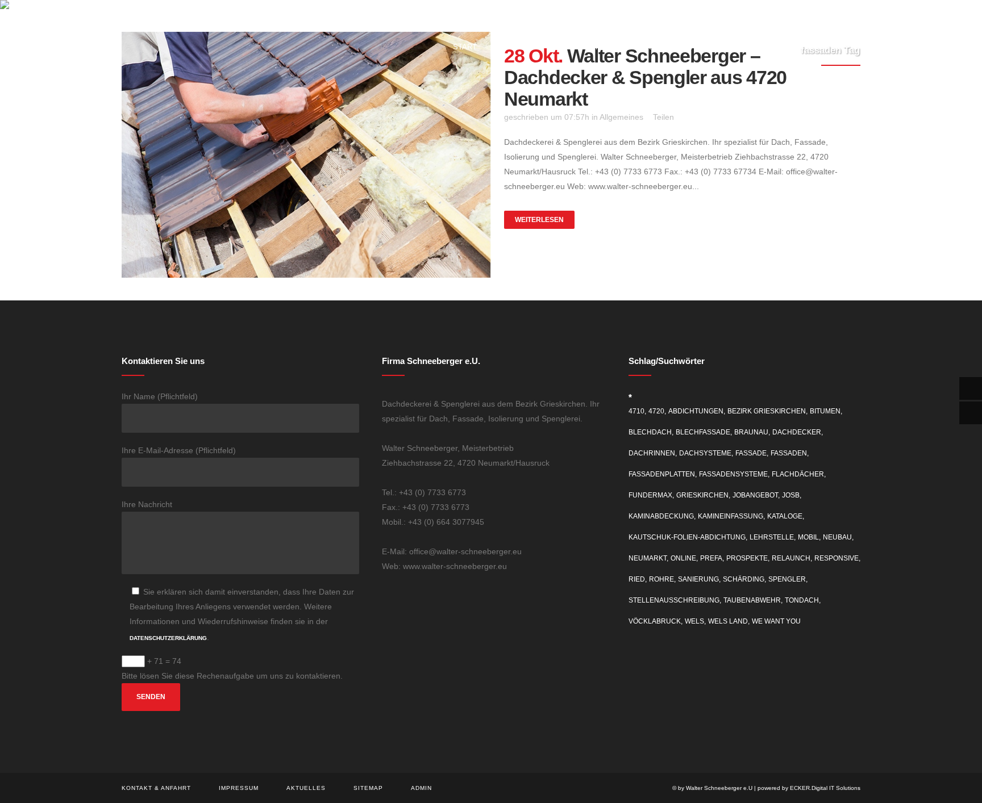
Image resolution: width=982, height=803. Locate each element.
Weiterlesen (539, 220)
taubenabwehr (752, 600)
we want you (776, 621)
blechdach (650, 432)
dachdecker (796, 432)
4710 (636, 411)
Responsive (836, 558)
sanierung (698, 579)
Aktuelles (306, 788)
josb (791, 495)
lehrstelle (772, 537)
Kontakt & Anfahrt (156, 788)
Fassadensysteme (733, 474)
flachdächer (798, 474)
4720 (656, 411)
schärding (743, 579)
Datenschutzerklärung (168, 638)
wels (694, 621)
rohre (661, 579)
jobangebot (755, 495)
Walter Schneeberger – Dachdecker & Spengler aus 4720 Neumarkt (645, 77)
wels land (728, 621)
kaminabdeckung (661, 516)
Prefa (711, 558)
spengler (787, 579)
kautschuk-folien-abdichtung (687, 537)
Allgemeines (621, 117)
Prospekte (747, 558)
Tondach (802, 600)
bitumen (825, 411)
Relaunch (791, 558)
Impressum (239, 788)
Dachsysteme (705, 453)
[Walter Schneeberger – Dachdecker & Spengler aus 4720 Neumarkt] (306, 155)
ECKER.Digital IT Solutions (825, 788)
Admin (421, 788)
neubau (837, 537)
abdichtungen (695, 411)
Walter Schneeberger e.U (719, 788)
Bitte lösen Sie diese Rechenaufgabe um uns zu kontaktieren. (232, 675)
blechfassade (703, 432)
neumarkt (648, 558)
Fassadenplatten (662, 474)
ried (637, 579)
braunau (751, 432)
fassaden (789, 453)
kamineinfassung (730, 516)
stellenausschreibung (674, 600)
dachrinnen (652, 453)
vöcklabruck (655, 621)
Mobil (808, 537)
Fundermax (650, 495)
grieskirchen (702, 495)
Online (683, 558)
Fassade (751, 453)
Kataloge (784, 516)
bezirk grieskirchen (766, 411)
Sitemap (368, 788)
